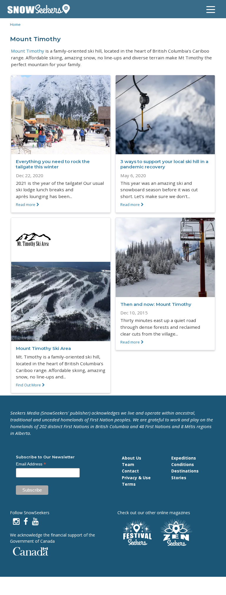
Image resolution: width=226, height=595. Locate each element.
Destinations (185, 471)
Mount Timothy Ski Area (43, 348)
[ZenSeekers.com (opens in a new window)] (176, 533)
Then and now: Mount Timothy (155, 304)
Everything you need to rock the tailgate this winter (53, 164)
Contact (130, 471)
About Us (131, 458)
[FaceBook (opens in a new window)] (26, 521)
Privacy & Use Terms (136, 481)
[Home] (41, 9)
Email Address (31, 464)
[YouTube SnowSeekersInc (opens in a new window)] (35, 521)
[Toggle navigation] (210, 9)
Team (128, 464)
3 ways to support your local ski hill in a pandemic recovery (164, 164)
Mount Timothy (27, 51)
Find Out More (28, 385)
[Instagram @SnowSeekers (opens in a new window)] (16, 521)
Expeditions (183, 458)
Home (15, 24)
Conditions (182, 464)
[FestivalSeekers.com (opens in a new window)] (136, 533)
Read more (25, 204)
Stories (178, 477)
